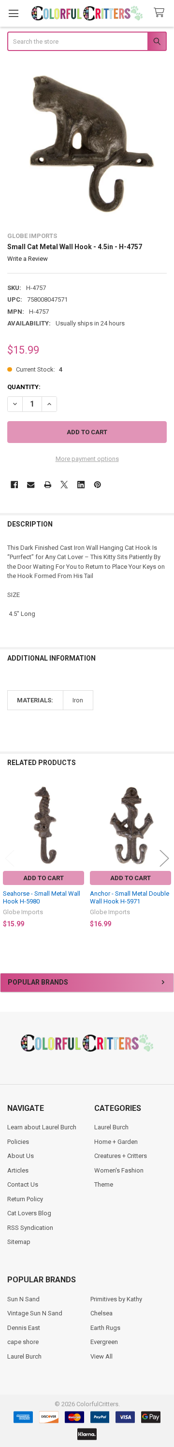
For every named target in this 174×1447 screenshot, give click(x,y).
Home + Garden (116, 1141)
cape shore (23, 1341)
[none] (87, 142)
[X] (64, 484)
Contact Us (22, 1184)
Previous (9, 858)
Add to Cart (43, 878)
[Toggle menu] (13, 13)
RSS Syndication (30, 1227)
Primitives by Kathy (116, 1299)
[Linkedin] (81, 484)
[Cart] (161, 13)
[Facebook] (14, 484)
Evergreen (104, 1341)
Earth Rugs (105, 1327)
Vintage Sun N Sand (34, 1313)
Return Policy (25, 1199)
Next (164, 858)
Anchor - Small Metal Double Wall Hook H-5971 (129, 897)
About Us (20, 1155)
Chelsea (101, 1313)
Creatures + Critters (120, 1155)
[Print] (48, 484)
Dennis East (23, 1327)
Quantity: (24, 387)
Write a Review (27, 258)
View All (101, 1356)
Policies (18, 1141)
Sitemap (18, 1241)
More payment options (87, 458)
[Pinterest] (97, 484)
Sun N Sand (23, 1299)
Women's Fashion (119, 1170)
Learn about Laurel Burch (41, 1127)
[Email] (31, 484)
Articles (18, 1170)
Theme (103, 1184)
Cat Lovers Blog (29, 1213)
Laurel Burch (111, 1127)
